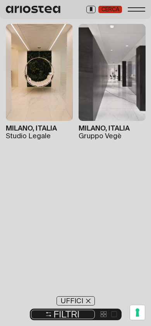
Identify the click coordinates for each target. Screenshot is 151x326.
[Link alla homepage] (33, 9)
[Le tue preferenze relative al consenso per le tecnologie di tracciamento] (137, 312)
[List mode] (114, 314)
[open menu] (136, 9)
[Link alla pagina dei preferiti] (91, 9)
